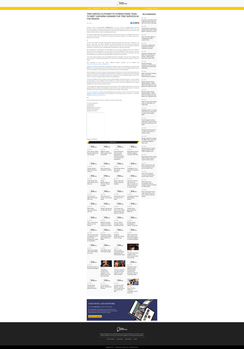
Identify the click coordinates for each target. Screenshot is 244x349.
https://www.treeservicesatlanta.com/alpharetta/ (98, 64)
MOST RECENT (97, 8)
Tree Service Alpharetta (119, 27)
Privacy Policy (120, 339)
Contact (135, 339)
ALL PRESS (105, 8)
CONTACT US (114, 8)
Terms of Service (111, 339)
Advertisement (128, 339)
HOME (89, 8)
